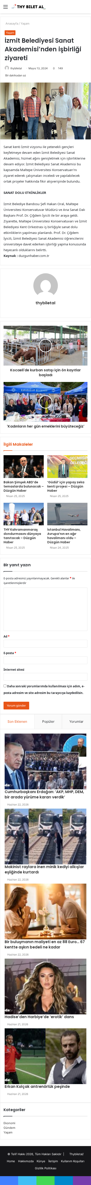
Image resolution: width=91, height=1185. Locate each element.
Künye (41, 1161)
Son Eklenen (17, 721)
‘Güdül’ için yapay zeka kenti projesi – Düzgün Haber (65, 486)
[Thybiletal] (28, 6)
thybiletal (16, 68)
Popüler (48, 721)
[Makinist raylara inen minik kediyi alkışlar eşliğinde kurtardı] (45, 836)
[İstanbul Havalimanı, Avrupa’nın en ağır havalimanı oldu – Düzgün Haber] (67, 514)
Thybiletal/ (76, 1154)
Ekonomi (9, 1123)
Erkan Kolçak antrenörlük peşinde (37, 1086)
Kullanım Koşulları (72, 1161)
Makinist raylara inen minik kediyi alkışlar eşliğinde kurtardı (44, 869)
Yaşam (25, 23)
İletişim (53, 1161)
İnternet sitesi (14, 670)
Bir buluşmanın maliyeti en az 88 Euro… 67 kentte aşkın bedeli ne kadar (45, 944)
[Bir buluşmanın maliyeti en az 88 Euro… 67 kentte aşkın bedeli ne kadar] (45, 911)
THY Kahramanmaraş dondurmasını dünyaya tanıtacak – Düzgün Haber (22, 535)
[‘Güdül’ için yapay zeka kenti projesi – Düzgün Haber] (67, 466)
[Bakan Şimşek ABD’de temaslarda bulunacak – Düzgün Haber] (24, 466)
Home (11, 1161)
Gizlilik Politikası (45, 1168)
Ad (6, 636)
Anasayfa (11, 23)
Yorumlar (76, 721)
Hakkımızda (26, 1161)
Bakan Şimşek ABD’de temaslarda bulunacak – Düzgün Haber (24, 486)
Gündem (9, 1127)
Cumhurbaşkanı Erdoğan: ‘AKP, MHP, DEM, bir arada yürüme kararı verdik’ (44, 794)
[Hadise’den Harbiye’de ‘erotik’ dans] (45, 986)
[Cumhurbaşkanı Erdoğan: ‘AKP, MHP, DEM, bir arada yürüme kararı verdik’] (45, 761)
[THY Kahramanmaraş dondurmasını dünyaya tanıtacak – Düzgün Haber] (24, 514)
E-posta (10, 653)
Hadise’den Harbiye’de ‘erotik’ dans (39, 1016)
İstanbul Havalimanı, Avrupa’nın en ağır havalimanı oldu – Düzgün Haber (64, 535)
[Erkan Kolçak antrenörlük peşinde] (45, 1056)
